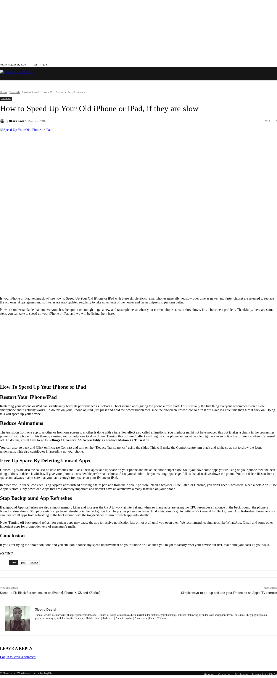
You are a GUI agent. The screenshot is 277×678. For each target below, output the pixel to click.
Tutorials (15, 92)
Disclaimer (241, 674)
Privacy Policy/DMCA (264, 674)
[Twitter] (264, 64)
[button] (270, 73)
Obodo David (16, 120)
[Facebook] (254, 64)
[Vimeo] (269, 64)
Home (3, 92)
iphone (34, 562)
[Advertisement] (130, 262)
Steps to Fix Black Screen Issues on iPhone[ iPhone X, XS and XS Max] (50, 593)
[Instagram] (259, 64)
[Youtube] (274, 64)
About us (208, 674)
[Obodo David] (3, 121)
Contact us (224, 674)
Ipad (23, 562)
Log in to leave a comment (18, 657)
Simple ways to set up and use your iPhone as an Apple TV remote (229, 593)
